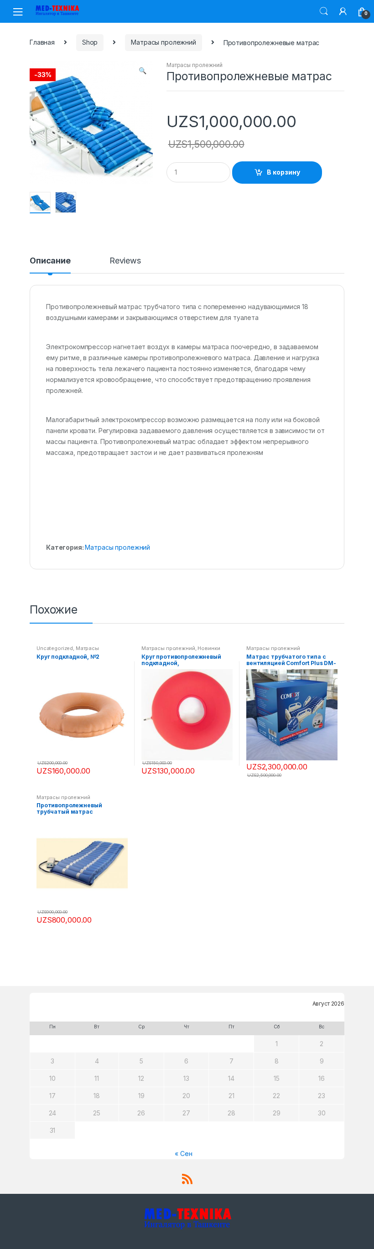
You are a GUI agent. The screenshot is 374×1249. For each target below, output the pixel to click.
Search (324, 11)
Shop (90, 42)
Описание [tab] (50, 261)
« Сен (183, 1153)
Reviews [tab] (125, 261)
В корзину (283, 172)
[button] (142, 71)
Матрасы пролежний (163, 42)
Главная (42, 42)
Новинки (208, 648)
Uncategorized (54, 648)
